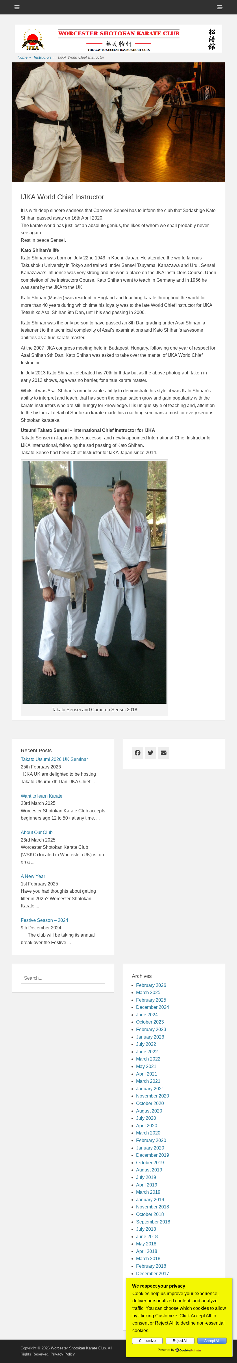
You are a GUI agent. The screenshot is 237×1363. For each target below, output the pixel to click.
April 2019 (146, 1184)
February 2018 (151, 1266)
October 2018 (150, 1214)
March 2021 (148, 1081)
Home (24, 57)
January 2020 (150, 1147)
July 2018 (146, 1229)
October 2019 (150, 1162)
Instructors (44, 57)
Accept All (212, 1341)
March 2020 (148, 1132)
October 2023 (150, 1022)
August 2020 (149, 1110)
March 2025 (148, 992)
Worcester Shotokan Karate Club (78, 1348)
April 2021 (146, 1074)
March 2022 (148, 1058)
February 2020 (151, 1140)
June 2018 (147, 1236)
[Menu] (17, 7)
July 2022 (146, 1044)
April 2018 (146, 1251)
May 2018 (146, 1243)
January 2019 (150, 1199)
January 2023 (150, 1037)
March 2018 (148, 1258)
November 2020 (152, 1095)
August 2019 (149, 1169)
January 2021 (150, 1088)
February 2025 (151, 1000)
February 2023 (151, 1029)
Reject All (180, 1341)
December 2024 (152, 1007)
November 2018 (152, 1206)
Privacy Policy (63, 1354)
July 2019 (146, 1177)
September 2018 (153, 1221)
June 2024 (147, 1014)
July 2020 (146, 1118)
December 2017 (152, 1273)
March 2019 (148, 1192)
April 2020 (146, 1125)
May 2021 (146, 1066)
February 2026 (151, 985)
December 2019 (152, 1155)
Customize (147, 1341)
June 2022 (147, 1051)
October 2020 (150, 1103)
